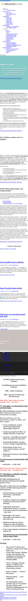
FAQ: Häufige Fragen (11, 14)
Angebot (5, 29)
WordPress (11, 373)
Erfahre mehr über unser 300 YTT (8, 598)
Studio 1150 (9, 20)
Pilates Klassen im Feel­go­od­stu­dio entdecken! (11, 78)
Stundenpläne (6, 16)
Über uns (8, 15)
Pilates (7, 32)
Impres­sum (2, 343)
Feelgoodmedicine (7, 47)
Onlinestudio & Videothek (12, 34)
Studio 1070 (9, 19)
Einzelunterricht (9, 37)
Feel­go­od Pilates (6, 201)
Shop (7, 52)
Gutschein (8, 40)
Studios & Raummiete (11, 35)
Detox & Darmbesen (10, 50)
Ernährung (8, 51)
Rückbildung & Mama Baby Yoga (13, 45)
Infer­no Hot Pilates (7, 202)
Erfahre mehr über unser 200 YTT (8, 597)
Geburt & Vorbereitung (11, 43)
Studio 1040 (9, 17)
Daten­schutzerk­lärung (4, 341)
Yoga (7, 30)
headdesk (25, 371)
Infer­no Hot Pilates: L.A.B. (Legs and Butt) (12, 203)
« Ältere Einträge (4, 329)
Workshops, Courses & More (12, 26)
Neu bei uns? (6, 11)
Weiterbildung (6, 25)
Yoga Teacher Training (11, 27)
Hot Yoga (8, 31)
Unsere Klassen (9, 24)
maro (3, 265)
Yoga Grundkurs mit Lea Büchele (12, 262)
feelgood (13, 371)
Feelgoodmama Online (11, 46)
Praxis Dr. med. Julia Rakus (12, 48)
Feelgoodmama (6, 41)
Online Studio (9, 22)
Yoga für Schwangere (11, 42)
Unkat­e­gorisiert (15, 265)
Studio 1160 (9, 21)
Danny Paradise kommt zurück (11, 288)
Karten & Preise (9, 38)
